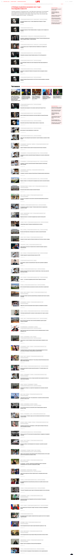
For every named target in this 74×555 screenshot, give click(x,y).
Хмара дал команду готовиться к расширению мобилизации (56, 16)
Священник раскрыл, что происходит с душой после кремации (55, 12)
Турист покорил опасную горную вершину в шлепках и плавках (56, 110)
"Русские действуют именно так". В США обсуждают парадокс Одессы (56, 117)
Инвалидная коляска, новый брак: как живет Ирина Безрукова (56, 23)
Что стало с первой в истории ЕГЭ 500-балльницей (56, 9)
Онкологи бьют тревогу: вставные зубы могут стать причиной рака (56, 108)
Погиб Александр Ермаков (55, 20)
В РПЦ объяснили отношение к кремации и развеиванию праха (56, 18)
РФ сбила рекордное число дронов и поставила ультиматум (56, 120)
